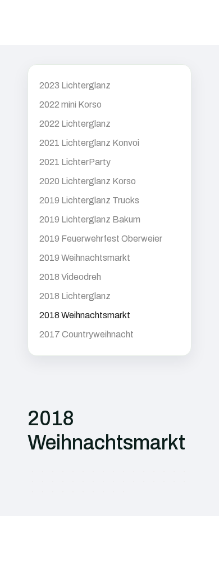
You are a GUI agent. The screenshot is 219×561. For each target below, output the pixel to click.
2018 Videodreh (70, 277)
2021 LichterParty (75, 162)
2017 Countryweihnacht (86, 334)
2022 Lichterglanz (75, 123)
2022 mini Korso (70, 104)
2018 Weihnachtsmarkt (84, 315)
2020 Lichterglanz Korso (87, 181)
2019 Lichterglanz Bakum (89, 219)
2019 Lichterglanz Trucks (89, 200)
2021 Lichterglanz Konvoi (89, 143)
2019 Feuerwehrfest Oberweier (100, 238)
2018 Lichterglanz (75, 296)
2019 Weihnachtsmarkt (84, 257)
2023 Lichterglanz (75, 85)
